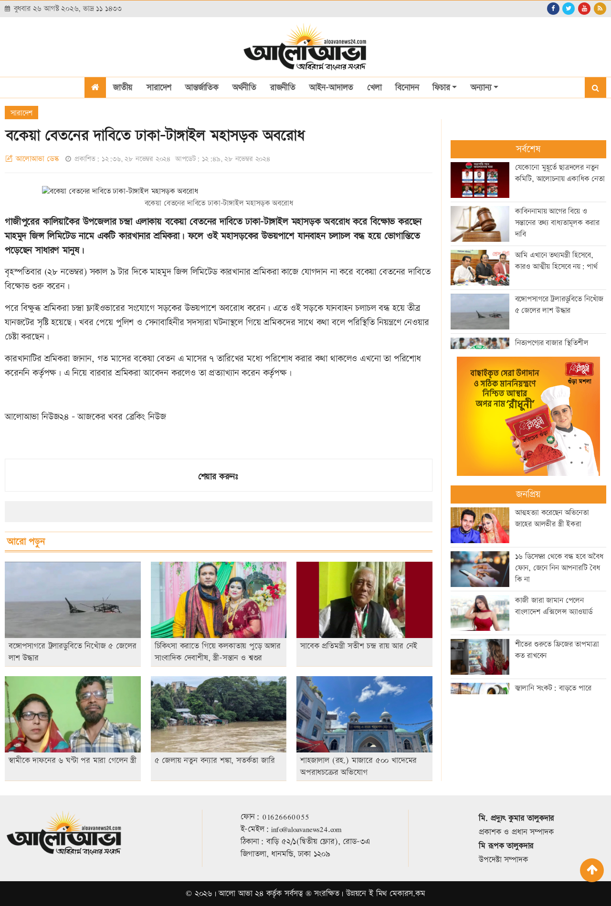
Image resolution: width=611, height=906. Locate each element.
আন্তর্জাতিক (202, 87)
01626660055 (285, 817)
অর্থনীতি (244, 87)
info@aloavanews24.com (306, 829)
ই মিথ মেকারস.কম (397, 893)
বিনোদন (407, 87)
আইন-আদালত (331, 87)
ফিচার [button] (441, 87)
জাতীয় (123, 87)
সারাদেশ (159, 87)
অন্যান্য (481, 87)
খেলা (374, 87)
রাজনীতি (282, 87)
